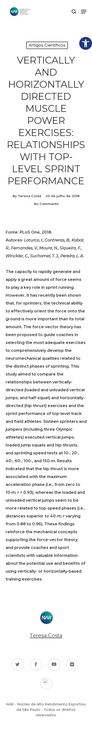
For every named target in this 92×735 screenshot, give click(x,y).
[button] (85, 43)
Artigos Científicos (47, 45)
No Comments (46, 204)
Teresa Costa (29, 196)
